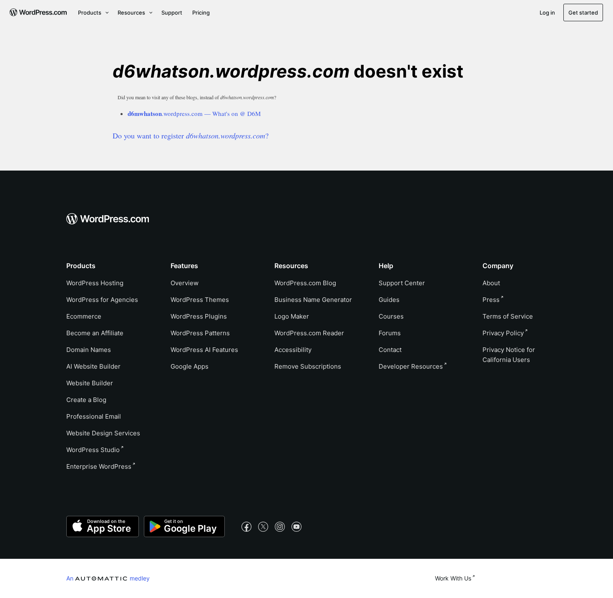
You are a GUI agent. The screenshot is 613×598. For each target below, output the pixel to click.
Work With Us (453, 578)
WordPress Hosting (94, 283)
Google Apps (190, 366)
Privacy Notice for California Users (508, 355)
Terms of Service (507, 316)
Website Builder (89, 383)
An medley (108, 578)
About (491, 283)
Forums (390, 333)
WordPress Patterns (200, 333)
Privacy (503, 333)
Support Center (402, 283)
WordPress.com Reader (309, 333)
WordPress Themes (200, 300)
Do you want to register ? (191, 136)
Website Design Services (103, 433)
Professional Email (93, 416)
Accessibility (293, 350)
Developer (411, 366)
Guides (389, 300)
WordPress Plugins (199, 316)
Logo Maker (291, 316)
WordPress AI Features (204, 350)
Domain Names (88, 350)
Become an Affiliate (94, 333)
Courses (391, 316)
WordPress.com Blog (305, 283)
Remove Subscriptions (307, 366)
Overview (184, 283)
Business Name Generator (313, 300)
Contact (390, 350)
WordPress (93, 450)
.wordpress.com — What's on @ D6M (194, 113)
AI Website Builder (93, 366)
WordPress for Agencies (102, 300)
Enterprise (98, 466)
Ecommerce (83, 316)
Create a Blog (86, 400)
